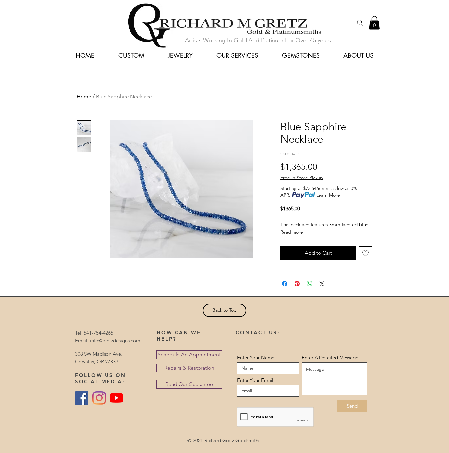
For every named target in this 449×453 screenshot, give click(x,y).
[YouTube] (116, 398)
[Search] (360, 23)
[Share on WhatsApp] (310, 284)
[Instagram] (99, 398)
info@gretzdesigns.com (115, 340)
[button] (374, 23)
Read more (291, 232)
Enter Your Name (255, 357)
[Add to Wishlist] (365, 253)
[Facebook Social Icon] (81, 398)
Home (84, 96)
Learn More (328, 195)
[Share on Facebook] (285, 284)
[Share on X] (322, 284)
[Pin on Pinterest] (297, 284)
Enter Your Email (255, 380)
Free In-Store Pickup (301, 177)
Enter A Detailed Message (330, 357)
